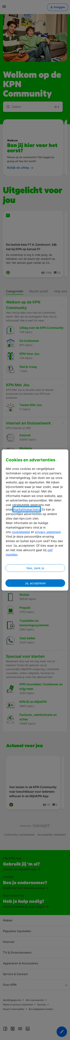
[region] (35, 520)
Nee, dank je (35, 568)
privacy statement (48, 532)
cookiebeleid (21, 532)
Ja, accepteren (35, 583)
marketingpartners (27, 509)
